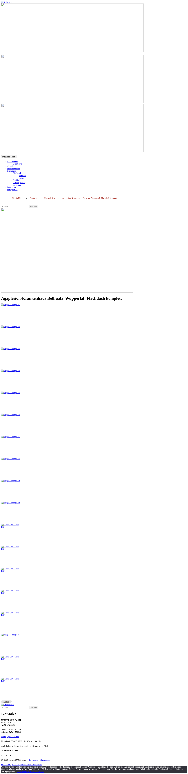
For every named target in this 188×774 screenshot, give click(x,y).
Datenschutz (45, 760)
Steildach (17, 180)
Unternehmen (12, 161)
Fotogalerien (12, 190)
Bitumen (22, 175)
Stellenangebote (13, 168)
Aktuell (10, 166)
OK (28, 771)
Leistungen (11, 171)
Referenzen (11, 187)
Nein (32, 771)
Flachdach (17, 173)
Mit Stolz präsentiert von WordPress (27, 764)
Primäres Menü (8, 157)
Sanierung (17, 185)
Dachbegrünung (19, 183)
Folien (21, 178)
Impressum (33, 760)
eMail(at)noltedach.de (10, 737)
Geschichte (17, 164)
